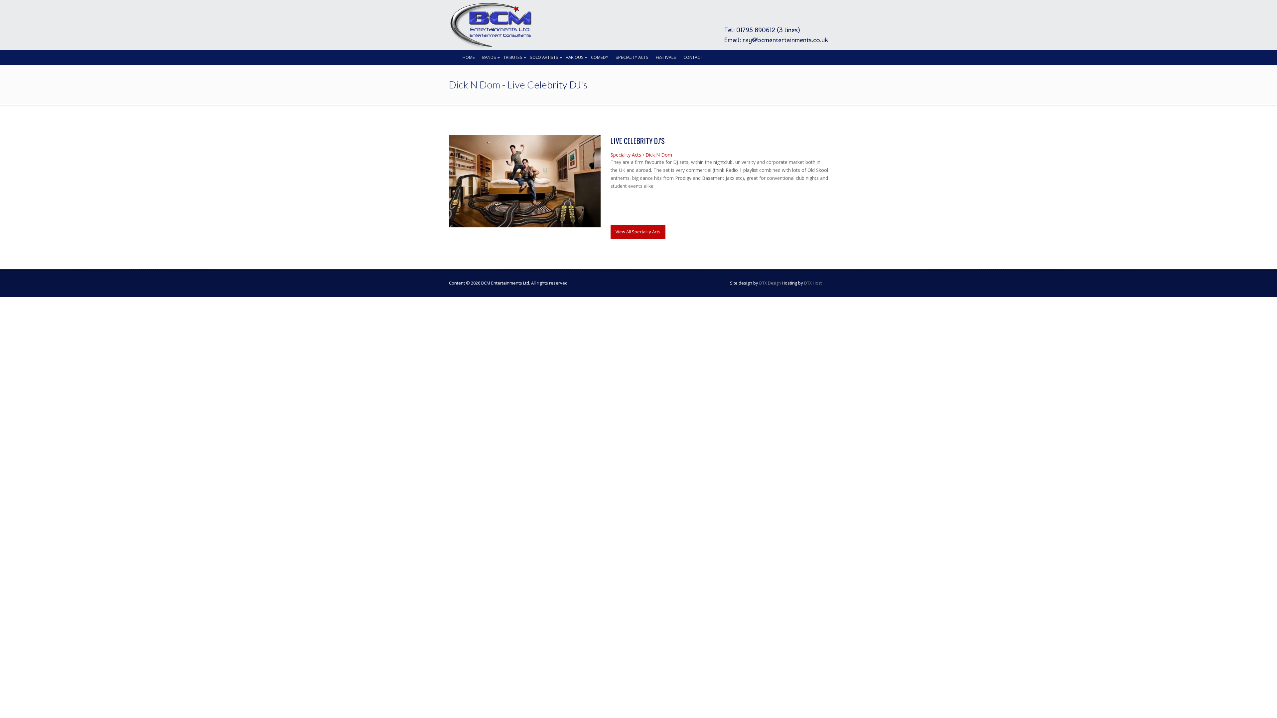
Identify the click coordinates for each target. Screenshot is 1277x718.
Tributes (512, 57)
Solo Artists (544, 57)
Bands (489, 57)
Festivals (666, 57)
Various (575, 57)
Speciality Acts (632, 57)
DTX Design (770, 283)
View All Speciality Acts (638, 232)
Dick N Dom (658, 155)
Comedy (599, 57)
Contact (692, 57)
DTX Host (813, 283)
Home (469, 57)
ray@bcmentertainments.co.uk (785, 40)
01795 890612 (755, 30)
